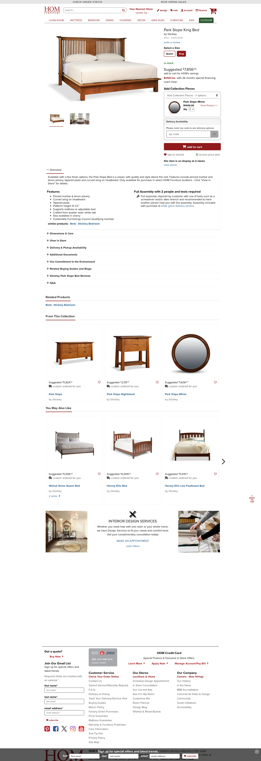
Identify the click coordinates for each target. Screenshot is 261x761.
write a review (172, 42)
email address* (53, 708)
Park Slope (55, 394)
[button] (141, 10)
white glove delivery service (177, 206)
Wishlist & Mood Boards (147, 712)
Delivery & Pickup (99, 694)
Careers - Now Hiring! (190, 677)
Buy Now (55, 657)
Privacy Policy (97, 738)
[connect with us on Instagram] (73, 728)
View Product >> (209, 105)
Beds (73, 224)
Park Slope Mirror (175, 394)
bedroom (94, 20)
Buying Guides (97, 703)
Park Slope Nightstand (121, 394)
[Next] (222, 460)
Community (184, 698)
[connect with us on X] (64, 728)
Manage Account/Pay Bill (190, 663)
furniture (176, 20)
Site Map (94, 742)
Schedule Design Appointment (151, 681)
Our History (184, 681)
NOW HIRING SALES (173, 2)
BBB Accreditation (187, 690)
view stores (170, 165)
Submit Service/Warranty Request (108, 685)
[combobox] (92, 10)
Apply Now (158, 663)
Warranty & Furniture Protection (107, 725)
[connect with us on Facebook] (55, 728)
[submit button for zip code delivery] (214, 134)
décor (141, 20)
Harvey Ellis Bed (117, 486)
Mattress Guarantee (100, 720)
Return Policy (96, 707)
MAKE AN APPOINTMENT (133, 541)
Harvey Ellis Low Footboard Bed (185, 486)
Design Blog (140, 707)
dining (110, 20)
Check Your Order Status (104, 677)
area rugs (157, 20)
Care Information (98, 729)
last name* (50, 697)
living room (56, 20)
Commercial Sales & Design (193, 694)
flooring (125, 20)
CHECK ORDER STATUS (87, 2)
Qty (185, 109)
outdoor (206, 20)
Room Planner (141, 703)
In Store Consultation (145, 685)
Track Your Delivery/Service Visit (108, 698)
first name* (51, 686)
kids (191, 20)
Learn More (133, 546)
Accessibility (184, 707)
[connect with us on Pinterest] (47, 728)
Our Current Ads (142, 690)
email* (145, 756)
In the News (184, 685)
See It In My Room (143, 694)
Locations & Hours (144, 677)
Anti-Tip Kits (96, 733)
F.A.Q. (92, 690)
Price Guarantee (98, 716)
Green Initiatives (186, 703)
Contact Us (95, 681)
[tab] (169, 54)
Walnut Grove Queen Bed (64, 486)
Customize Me (141, 698)
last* (104, 756)
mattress (76, 20)
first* (65, 756)
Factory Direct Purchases (103, 712)
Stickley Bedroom (89, 224)
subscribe (53, 720)
